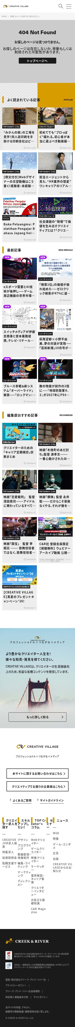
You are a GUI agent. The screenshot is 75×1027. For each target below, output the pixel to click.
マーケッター (37, 868)
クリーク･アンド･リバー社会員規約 (22, 991)
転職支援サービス (9, 864)
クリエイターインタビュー (37, 891)
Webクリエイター (38, 841)
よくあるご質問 (22, 800)
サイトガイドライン (52, 800)
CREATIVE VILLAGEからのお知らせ (62, 867)
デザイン (23, 840)
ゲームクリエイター (38, 850)
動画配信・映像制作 (24, 856)
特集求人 (8, 852)
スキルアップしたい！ (24, 823)
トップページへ (37, 61)
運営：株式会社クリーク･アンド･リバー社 (25, 979)
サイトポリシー (41, 997)
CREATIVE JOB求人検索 (9, 843)
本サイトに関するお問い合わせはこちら (37, 773)
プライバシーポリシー (15, 985)
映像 (56, 838)
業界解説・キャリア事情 (37, 878)
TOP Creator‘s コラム (38, 823)
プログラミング (24, 847)
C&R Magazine (38, 910)
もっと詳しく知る (37, 717)
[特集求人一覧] (62, 406)
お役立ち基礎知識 (38, 901)
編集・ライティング (24, 864)
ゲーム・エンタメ (62, 845)
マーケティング (24, 873)
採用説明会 (9, 858)
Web (56, 833)
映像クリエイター (38, 859)
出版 (56, 859)
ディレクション (24, 882)
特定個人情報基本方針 (16, 997)
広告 (56, 853)
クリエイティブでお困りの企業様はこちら (37, 786)
